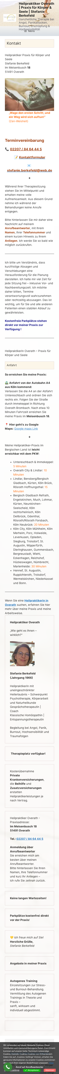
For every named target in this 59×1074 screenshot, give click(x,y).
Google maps (23, 428)
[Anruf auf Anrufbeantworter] (7, 1067)
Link (35, 428)
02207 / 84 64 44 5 (26, 149)
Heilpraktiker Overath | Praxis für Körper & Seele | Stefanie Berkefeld (36, 9)
